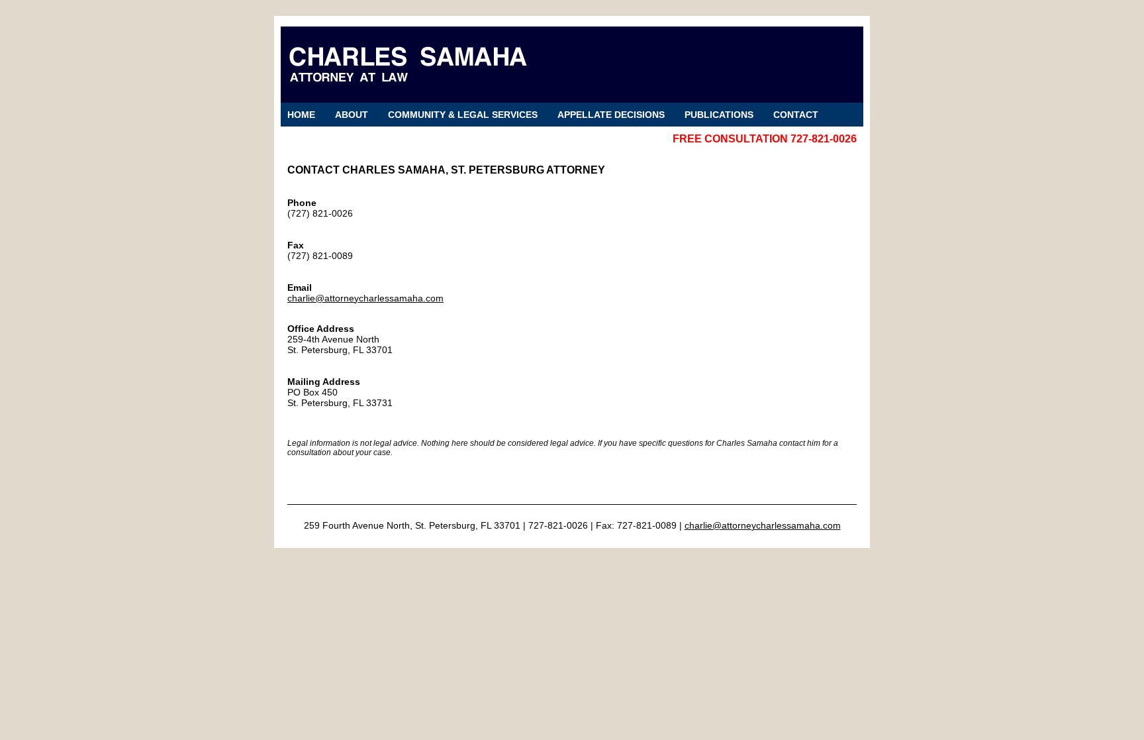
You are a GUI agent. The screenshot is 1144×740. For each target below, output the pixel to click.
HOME (301, 114)
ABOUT (351, 114)
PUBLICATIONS (719, 114)
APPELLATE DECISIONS (611, 114)
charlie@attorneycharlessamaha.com (365, 298)
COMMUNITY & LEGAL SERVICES (463, 114)
